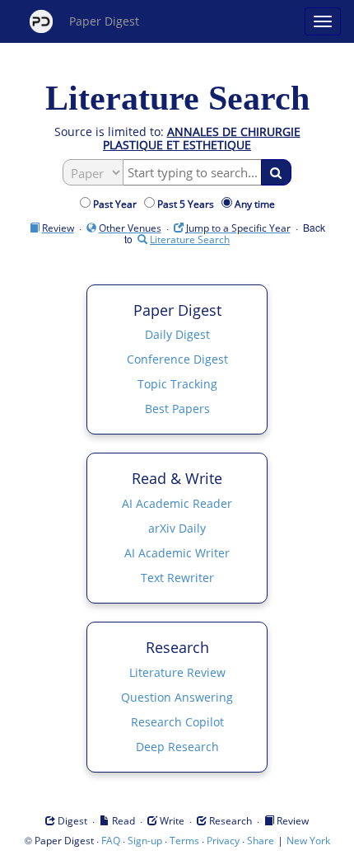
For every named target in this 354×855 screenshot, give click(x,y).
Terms (184, 841)
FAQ (110, 841)
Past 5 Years (188, 204)
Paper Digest (104, 21)
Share (260, 841)
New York (308, 841)
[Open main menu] (323, 21)
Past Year (117, 204)
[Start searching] (276, 172)
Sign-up (145, 841)
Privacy (223, 841)
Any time (255, 204)
